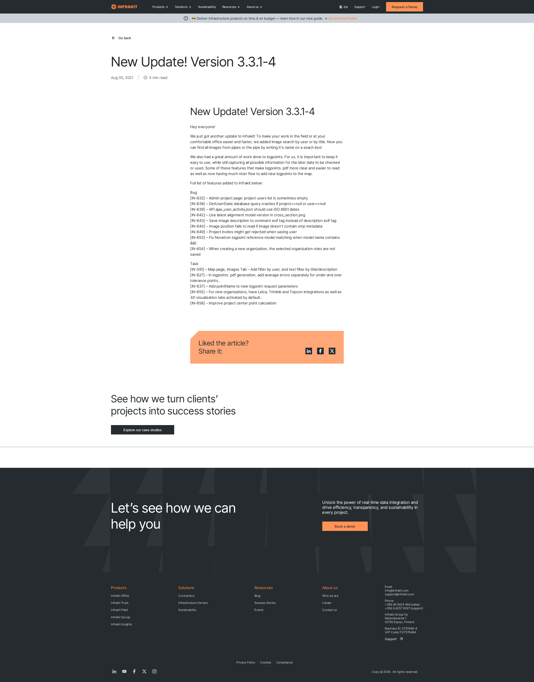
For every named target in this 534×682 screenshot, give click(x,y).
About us (253, 7)
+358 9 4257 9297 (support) (404, 608)
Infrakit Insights (121, 624)
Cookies (265, 662)
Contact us (329, 610)
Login (376, 7)
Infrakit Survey (120, 617)
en (345, 7)
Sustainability (207, 7)
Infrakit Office (120, 595)
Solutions (181, 7)
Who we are (330, 595)
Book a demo (345, 526)
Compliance (284, 662)
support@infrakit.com (399, 594)
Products (158, 7)
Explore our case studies (142, 430)
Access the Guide (343, 18)
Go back (124, 38)
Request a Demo (405, 7)
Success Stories (265, 602)
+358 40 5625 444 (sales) (402, 604)
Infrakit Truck (119, 602)
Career (326, 602)
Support (359, 7)
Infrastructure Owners (193, 602)
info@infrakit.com (397, 590)
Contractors (186, 595)
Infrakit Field (119, 610)
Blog (257, 595)
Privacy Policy (245, 662)
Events (259, 610)
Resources (229, 7)
